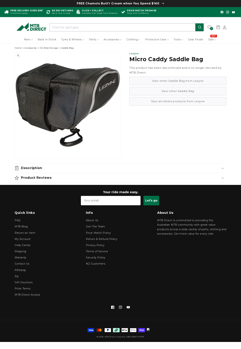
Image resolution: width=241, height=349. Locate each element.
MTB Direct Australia (115, 337)
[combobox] (127, 27)
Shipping (20, 251)
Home (18, 48)
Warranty (20, 257)
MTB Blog (21, 226)
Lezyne (134, 53)
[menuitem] (28, 39)
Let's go (151, 200)
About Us (92, 220)
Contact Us (22, 263)
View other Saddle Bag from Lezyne (178, 80)
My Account (23, 239)
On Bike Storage (49, 48)
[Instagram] (227, 12)
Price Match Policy (98, 232)
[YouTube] (233, 12)
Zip (17, 276)
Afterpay (20, 270)
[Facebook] (221, 12)
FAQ (17, 220)
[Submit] (199, 27)
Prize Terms (23, 288)
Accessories (30, 48)
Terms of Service (97, 251)
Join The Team (95, 226)
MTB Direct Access (27, 294)
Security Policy (96, 257)
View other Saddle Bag (177, 91)
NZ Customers (95, 263)
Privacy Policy (95, 245)
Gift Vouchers (24, 282)
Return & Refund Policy (101, 239)
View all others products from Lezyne (178, 101)
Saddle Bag (67, 48)
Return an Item (25, 232)
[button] (120, 168)
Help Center (23, 245)
